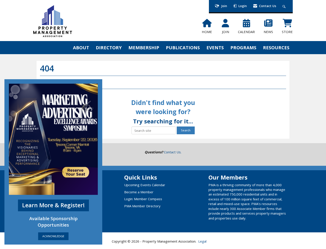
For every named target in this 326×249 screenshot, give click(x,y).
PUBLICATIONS (183, 47)
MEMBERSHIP (143, 47)
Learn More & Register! (53, 205)
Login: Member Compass (143, 199)
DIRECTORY (109, 47)
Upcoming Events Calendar (144, 185)
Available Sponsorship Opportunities (53, 221)
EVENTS (215, 47)
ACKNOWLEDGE (53, 236)
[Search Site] (284, 6)
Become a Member (138, 192)
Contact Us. (172, 152)
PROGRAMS (243, 47)
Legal (202, 241)
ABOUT (81, 47)
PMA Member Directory (142, 206)
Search (185, 130)
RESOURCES (276, 47)
